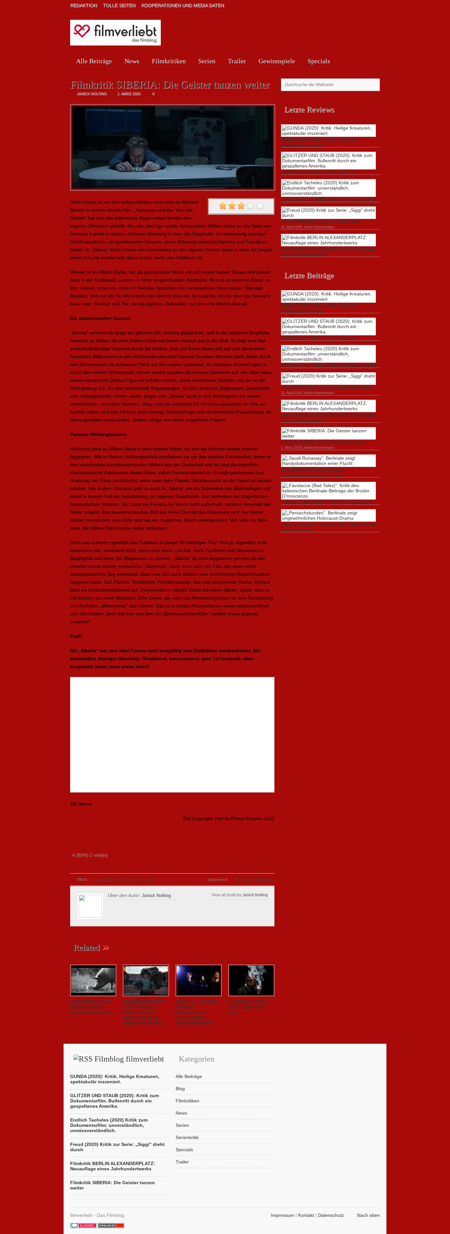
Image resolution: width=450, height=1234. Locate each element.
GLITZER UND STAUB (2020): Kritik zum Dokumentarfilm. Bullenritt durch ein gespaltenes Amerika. (143, 1012)
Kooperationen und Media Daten (182, 5)
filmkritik (114, 879)
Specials (319, 61)
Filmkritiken (169, 61)
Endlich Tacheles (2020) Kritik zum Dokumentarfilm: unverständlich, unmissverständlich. (198, 1012)
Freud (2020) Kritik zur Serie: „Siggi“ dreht (320, 222)
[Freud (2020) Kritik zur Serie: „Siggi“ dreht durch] (251, 996)
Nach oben (368, 1215)
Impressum (282, 1215)
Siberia (128, 879)
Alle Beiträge (94, 61)
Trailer (237, 61)
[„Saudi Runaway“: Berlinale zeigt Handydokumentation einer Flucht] (328, 463)
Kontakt (306, 1215)
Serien (206, 61)
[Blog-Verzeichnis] (83, 1226)
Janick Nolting (255, 895)
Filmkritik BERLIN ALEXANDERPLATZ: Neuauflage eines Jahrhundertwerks (112, 1166)
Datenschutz (331, 1215)
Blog (180, 1088)
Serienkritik (187, 1137)
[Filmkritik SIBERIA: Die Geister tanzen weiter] (328, 436)
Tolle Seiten (119, 5)
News (132, 61)
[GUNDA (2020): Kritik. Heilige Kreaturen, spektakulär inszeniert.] (93, 996)
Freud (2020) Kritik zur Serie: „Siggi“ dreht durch (249, 1007)
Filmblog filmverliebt (129, 1059)
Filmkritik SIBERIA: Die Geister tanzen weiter (323, 442)
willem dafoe (145, 879)
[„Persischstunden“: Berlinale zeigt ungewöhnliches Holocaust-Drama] (328, 518)
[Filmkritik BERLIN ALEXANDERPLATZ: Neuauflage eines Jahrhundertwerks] (328, 242)
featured (99, 879)
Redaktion (83, 5)
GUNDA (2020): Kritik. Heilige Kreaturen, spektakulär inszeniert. (91, 1007)
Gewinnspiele (277, 61)
